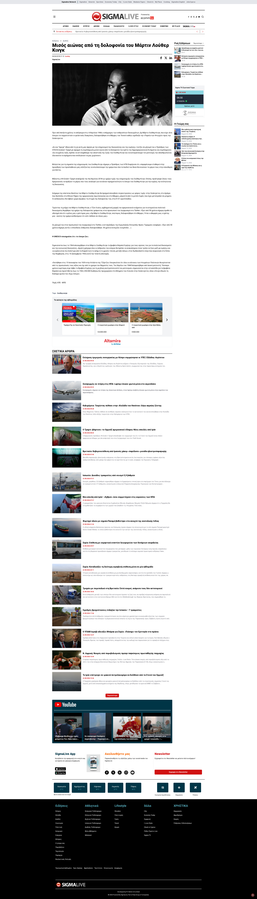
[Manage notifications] (252, 895)
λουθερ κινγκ (62, 293)
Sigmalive (83, 2)
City (119, 2)
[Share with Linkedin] (170, 58)
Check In (150, 2)
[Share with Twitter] (165, 58)
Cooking (167, 2)
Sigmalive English (178, 2)
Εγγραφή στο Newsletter (178, 772)
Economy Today (111, 2)
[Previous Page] (57, 320)
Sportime (99, 2)
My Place (158, 2)
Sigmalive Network (69, 2)
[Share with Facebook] (161, 58)
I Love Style (127, 2)
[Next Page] (167, 320)
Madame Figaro (139, 2)
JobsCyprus (190, 2)
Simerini (91, 2)
